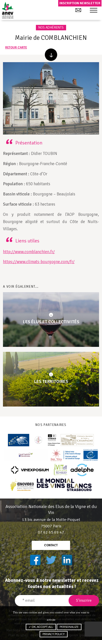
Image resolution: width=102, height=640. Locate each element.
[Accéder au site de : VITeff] (61, 470)
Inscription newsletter (79, 3)
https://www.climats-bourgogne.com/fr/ (39, 261)
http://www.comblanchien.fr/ (29, 251)
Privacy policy (54, 634)
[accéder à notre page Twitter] (51, 560)
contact (51, 545)
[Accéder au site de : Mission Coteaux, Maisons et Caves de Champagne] (71, 440)
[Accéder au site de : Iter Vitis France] (74, 455)
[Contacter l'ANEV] (78, 10)
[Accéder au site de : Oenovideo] (22, 485)
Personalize (69, 626)
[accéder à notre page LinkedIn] (67, 560)
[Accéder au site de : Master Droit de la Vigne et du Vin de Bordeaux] (38, 440)
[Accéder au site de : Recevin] (18, 440)
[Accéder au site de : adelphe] (82, 470)
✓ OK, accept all (41, 626)
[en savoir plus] (51, 54)
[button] (93, 10)
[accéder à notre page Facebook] (35, 560)
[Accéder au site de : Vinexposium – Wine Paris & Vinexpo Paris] (29, 470)
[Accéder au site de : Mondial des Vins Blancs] (64, 485)
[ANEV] (7, 10)
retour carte (16, 47)
